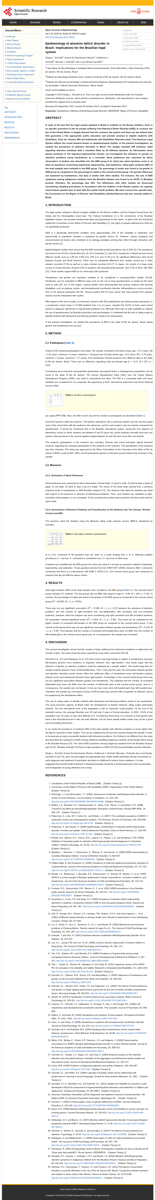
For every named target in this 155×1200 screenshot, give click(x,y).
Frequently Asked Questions (19, 82)
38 (70, 743)
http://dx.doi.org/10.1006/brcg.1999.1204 (71, 982)
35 (61, 659)
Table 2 (128, 590)
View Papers (12, 40)
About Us (122, 22)
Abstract (127, 30)
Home (13, 22)
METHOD (9, 122)
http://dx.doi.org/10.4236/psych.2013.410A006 (104, 1134)
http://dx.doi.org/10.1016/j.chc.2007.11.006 (71, 834)
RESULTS (9, 127)
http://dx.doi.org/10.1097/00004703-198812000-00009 (82, 960)
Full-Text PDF (129, 34)
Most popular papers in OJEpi (20, 70)
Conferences (79, 22)
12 (113, 257)
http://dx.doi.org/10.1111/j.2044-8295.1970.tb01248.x (101, 1000)
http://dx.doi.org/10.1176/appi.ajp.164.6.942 (72, 823)
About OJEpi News (15, 78)
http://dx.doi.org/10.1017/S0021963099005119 (98, 931)
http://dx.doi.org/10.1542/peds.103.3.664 (71, 1069)
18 (47, 271)
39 (76, 747)
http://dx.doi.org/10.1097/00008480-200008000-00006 (77, 801)
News (100, 22)
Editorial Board (13, 48)
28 (102, 309)
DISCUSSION (11, 132)
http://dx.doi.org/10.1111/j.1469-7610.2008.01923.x (75, 1145)
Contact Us (91, 1189)
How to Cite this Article (133, 49)
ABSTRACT (10, 112)
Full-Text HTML (130, 38)
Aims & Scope (12, 44)
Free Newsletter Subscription (20, 67)
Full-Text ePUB (130, 41)
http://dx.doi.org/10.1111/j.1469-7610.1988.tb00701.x (76, 950)
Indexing (10, 36)
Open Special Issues (15, 91)
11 (97, 257)
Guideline (10, 51)
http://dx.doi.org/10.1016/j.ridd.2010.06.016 (72, 971)
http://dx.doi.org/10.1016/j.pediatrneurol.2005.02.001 (116, 845)
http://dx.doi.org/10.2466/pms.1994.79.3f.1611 (95, 1018)
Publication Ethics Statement (19, 74)
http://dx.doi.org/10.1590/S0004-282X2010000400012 (90, 1163)
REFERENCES (12, 138)
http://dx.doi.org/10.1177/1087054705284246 (73, 859)
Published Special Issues (18, 95)
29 (103, 490)
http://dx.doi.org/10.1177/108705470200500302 (96, 1105)
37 (93, 716)
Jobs (143, 22)
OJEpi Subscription (15, 63)
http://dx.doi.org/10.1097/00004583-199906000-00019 (77, 884)
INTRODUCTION (13, 117)
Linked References (132, 45)
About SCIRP (71, 1189)
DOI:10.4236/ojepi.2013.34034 (60, 37)
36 (86, 659)
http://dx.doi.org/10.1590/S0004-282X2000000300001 (109, 906)
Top (6, 107)
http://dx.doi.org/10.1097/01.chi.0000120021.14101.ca (77, 870)
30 (53, 554)
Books (57, 22)
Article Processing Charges (19, 55)
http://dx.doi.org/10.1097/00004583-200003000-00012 (77, 1051)
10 (87, 257)
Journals (35, 22)
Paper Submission (14, 59)
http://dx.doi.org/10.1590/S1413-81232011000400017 (77, 1178)
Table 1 (69, 343)
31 (106, 571)
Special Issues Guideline (17, 98)
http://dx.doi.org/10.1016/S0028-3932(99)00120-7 (114, 993)
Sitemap (81, 1189)
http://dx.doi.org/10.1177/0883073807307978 (112, 1026)
